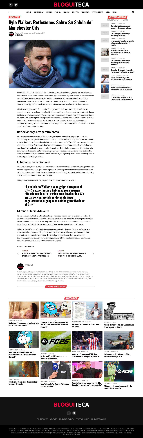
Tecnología (85, 12)
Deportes (75, 12)
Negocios (66, 12)
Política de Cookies (82, 419)
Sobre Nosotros (42, 419)
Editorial (20, 35)
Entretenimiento (97, 12)
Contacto (53, 419)
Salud (108, 12)
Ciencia (115, 12)
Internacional (38, 12)
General (28, 12)
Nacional (49, 12)
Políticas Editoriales (66, 419)
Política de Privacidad (98, 419)
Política (58, 12)
